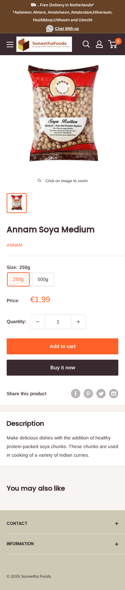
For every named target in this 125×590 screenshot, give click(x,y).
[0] (113, 44)
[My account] (99, 44)
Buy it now (62, 367)
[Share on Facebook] (75, 393)
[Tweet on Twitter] (101, 393)
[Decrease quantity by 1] (38, 322)
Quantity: (16, 321)
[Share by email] (113, 393)
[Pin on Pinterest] (88, 393)
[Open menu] (10, 44)
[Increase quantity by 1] (78, 322)
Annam (14, 245)
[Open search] (86, 44)
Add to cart (63, 346)
